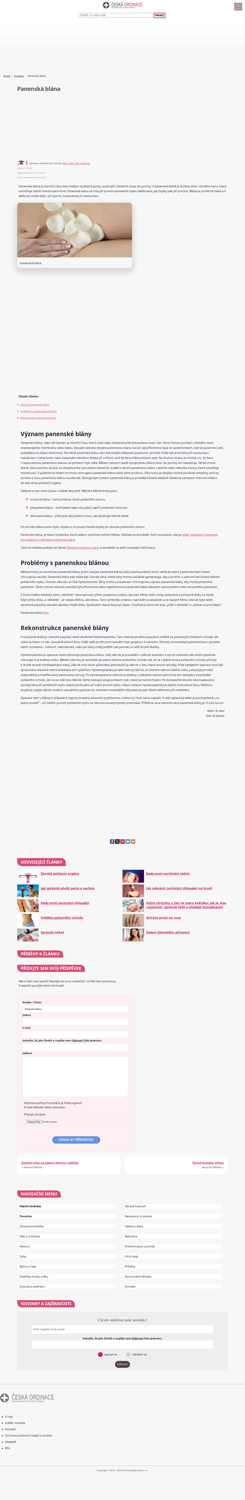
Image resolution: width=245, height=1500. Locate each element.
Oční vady (131, 1256)
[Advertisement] (107, 47)
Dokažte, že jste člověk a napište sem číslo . (62, 1040)
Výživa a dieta (134, 1226)
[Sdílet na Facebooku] (112, 843)
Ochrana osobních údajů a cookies (28, 1435)
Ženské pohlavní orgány (83, 548)
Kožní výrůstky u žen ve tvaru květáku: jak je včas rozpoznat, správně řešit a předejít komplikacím (186, 905)
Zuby (23, 1256)
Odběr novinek (15, 1423)
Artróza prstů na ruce (163, 918)
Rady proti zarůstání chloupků (65, 903)
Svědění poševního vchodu (62, 918)
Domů (6, 76)
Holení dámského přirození (168, 932)
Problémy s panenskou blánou (38, 411)
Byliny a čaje (28, 1266)
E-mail (26, 1027)
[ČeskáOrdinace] (122, 9)
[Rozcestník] (238, 7)
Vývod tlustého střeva (208, 1163)
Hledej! (159, 15)
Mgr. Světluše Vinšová (76, 163)
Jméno (26, 1015)
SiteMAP (10, 1442)
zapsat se (110, 1354)
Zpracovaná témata (138, 1276)
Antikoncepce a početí (140, 1246)
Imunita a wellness (32, 1286)
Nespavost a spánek (138, 1216)
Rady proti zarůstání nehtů (168, 874)
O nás (9, 1417)
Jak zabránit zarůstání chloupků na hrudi (179, 888)
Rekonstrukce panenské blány (38, 418)
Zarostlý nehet (52, 932)
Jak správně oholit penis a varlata (68, 888)
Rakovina (131, 1236)
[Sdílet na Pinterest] (122, 843)
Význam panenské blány (35, 404)
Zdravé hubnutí (135, 1206)
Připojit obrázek (35, 1114)
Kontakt (130, 1286)
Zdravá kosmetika (32, 1226)
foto (46, 613)
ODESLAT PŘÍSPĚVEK (76, 1139)
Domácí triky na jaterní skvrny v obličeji (49, 1163)
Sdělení (27, 1053)
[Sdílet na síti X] (117, 843)
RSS (7, 1448)
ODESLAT (122, 1364)
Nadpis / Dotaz (31, 1002)
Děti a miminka (30, 1236)
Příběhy (130, 1266)
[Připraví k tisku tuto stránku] (133, 843)
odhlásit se (139, 1354)
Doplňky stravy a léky (34, 1276)
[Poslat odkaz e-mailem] (128, 843)
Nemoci (25, 1246)
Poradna (19, 76)
